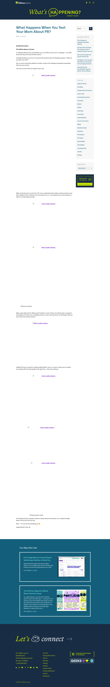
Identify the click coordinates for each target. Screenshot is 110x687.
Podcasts (80, 131)
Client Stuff (80, 94)
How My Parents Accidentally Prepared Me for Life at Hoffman (84, 69)
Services (45, 661)
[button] (90, 28)
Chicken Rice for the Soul (84, 90)
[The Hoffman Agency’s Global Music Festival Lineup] (71, 600)
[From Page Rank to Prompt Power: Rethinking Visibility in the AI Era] (71, 567)
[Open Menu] (93, 2)
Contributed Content (83, 97)
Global (79, 107)
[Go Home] (23, 2)
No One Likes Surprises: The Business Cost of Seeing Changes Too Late (84, 49)
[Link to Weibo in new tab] (34, 668)
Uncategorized (81, 148)
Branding (80, 87)
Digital (79, 104)
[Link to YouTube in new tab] (31, 668)
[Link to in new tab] (22, 668)
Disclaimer (46, 676)
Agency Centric (82, 83)
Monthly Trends (82, 128)
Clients (45, 658)
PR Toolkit (80, 138)
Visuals (79, 151)
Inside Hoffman (81, 117)
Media (79, 124)
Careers (45, 663)
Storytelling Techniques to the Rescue (83, 654)
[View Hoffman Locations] (86, 3)
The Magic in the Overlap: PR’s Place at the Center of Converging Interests (84, 62)
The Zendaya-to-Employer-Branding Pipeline (83, 42)
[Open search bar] (90, 2)
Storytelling (80, 145)
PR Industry (80, 134)
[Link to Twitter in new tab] (25, 668)
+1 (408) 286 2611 (21, 663)
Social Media (81, 141)
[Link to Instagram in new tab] (19, 668)
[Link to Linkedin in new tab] (16, 668)
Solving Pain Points (49, 655)
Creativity (80, 100)
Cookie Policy (47, 668)
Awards (45, 666)
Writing (79, 155)
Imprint (45, 673)
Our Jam (45, 653)
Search (79, 28)
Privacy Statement (49, 671)
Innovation (80, 114)
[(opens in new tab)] (85, 187)
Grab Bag (80, 111)
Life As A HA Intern (83, 121)
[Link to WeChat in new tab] (37, 668)
